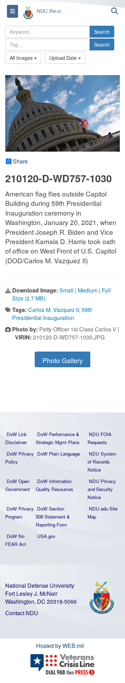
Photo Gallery (62, 360)
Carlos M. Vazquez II (53, 310)
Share (20, 161)
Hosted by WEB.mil (60, 646)
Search (102, 31)
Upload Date (63, 57)
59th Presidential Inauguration (52, 314)
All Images (22, 57)
